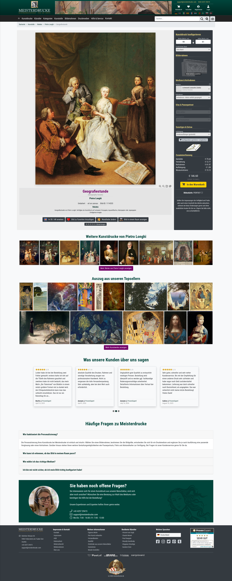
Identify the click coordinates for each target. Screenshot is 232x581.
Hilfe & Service (97, 18)
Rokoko (39, 24)
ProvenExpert (45, 401)
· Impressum (57, 535)
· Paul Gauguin (126, 538)
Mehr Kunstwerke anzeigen (116, 347)
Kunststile (58, 18)
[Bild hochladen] (212, 18)
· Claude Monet (127, 535)
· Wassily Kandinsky (128, 541)
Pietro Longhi (49, 24)
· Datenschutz (57, 541)
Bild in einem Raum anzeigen (135, 219)
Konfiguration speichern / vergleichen (194, 140)
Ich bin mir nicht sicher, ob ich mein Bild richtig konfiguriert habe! (52, 469)
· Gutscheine (91, 547)
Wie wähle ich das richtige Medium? (39, 461)
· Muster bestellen (93, 550)
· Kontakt (56, 533)
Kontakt (108, 18)
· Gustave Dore (126, 547)
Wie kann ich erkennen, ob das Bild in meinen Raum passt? (49, 453)
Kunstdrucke (27, 18)
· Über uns (56, 550)
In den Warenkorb (194, 184)
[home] (19, 18)
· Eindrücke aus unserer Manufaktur (99, 544)
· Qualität (90, 541)
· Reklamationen (58, 547)
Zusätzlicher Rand (181, 47)
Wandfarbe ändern (108, 219)
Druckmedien (83, 18)
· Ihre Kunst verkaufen (94, 535)
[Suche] (201, 18)
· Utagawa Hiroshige (128, 544)
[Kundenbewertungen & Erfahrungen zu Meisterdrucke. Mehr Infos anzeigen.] (202, 538)
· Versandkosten (92, 538)
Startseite (22, 24)
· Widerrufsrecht (58, 544)
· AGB (55, 538)
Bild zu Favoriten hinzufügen (82, 219)
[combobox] (193, 49)
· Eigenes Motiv (92, 533)
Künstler (37, 18)
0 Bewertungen (100, 224)
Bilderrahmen (70, 18)
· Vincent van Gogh (128, 533)
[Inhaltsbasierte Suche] (207, 18)
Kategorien (47, 18)
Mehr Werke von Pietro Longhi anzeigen (116, 268)
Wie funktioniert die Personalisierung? (40, 434)
